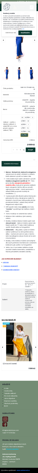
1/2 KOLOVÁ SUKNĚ (10, 364)
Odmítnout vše (10, 33)
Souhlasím (25, 33)
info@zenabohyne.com (10, 430)
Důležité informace (11, 164)
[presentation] (3, 40)
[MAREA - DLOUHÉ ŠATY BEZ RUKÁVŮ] (19, 40)
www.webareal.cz (23, 470)
